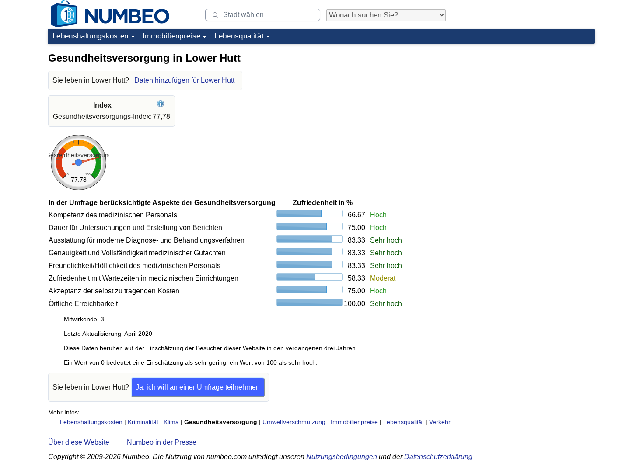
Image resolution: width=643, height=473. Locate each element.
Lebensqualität (239, 36)
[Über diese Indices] (161, 105)
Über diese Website (78, 442)
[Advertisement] (529, 102)
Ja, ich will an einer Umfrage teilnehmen (198, 387)
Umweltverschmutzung (293, 421)
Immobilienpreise (171, 36)
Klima (171, 421)
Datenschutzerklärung (438, 456)
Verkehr (440, 421)
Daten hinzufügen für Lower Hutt (184, 80)
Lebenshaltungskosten (90, 36)
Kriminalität (143, 421)
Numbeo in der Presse (161, 442)
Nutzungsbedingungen (341, 456)
